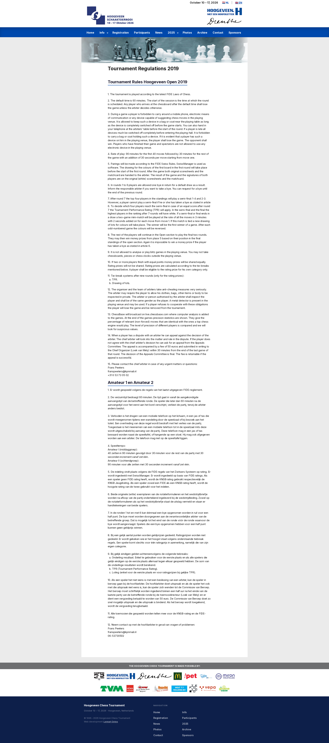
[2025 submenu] (178, 33)
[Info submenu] (108, 33)
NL (225, 2)
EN (238, 2)
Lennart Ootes (110, 721)
